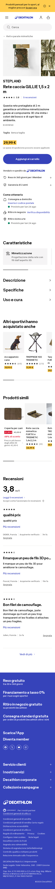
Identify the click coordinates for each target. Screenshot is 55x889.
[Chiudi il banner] (49, 6)
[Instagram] (25, 747)
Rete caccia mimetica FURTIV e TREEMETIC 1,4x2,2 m (33, 434)
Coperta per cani (13, 428)
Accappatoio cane (11, 358)
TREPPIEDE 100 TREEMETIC (34, 358)
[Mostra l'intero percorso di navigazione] (4, 36)
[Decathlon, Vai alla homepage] (24, 17)
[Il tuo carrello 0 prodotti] (48, 17)
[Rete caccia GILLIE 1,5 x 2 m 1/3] (21, 58)
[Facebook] (5, 747)
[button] (22, 443)
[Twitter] (12, 747)
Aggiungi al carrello (27, 159)
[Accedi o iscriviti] (41, 17)
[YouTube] (18, 747)
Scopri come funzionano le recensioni (22, 501)
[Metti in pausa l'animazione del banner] (44, 6)
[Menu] (6, 17)
